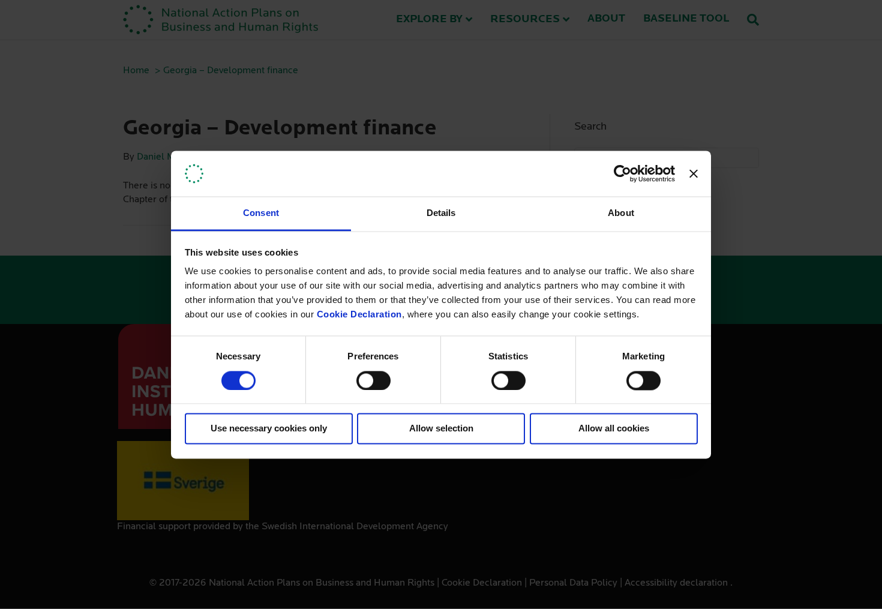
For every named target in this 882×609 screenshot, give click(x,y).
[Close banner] (693, 173)
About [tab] (621, 213)
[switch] (373, 380)
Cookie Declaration (359, 315)
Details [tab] (441, 213)
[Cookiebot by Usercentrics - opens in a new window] (622, 173)
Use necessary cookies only (269, 429)
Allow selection (441, 429)
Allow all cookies (613, 429)
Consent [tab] (261, 213)
